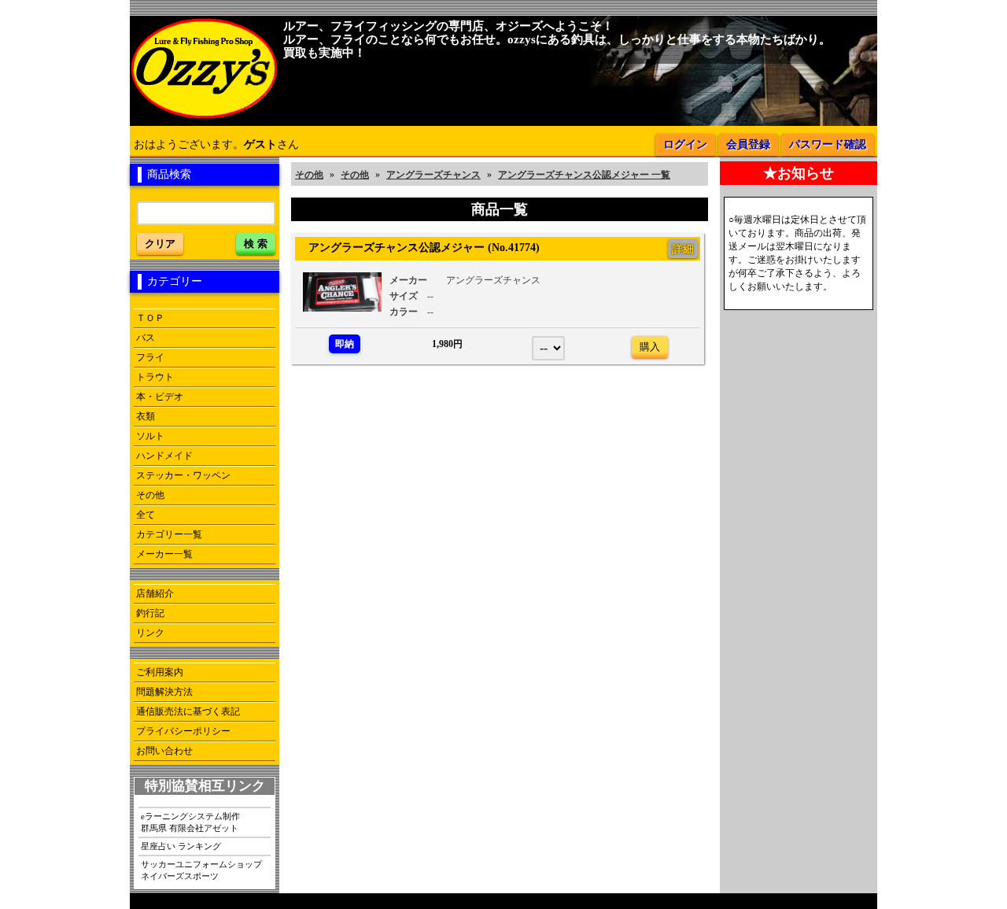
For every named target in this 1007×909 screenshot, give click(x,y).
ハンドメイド (164, 455)
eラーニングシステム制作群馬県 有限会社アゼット (190, 822)
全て (145, 514)
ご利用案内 (159, 672)
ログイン (685, 144)
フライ (150, 357)
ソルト (150, 436)
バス (145, 337)
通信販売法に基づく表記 (188, 711)
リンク (150, 632)
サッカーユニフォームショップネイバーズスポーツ (201, 870)
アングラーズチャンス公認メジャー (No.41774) (418, 247)
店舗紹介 (155, 593)
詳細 (683, 248)
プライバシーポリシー (183, 731)
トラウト (155, 376)
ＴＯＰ (150, 317)
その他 (150, 495)
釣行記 (150, 613)
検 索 (255, 243)
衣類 (145, 416)
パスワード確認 (827, 144)
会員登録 (748, 144)
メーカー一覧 (164, 554)
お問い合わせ (164, 750)
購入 (650, 347)
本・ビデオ (159, 396)
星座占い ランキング (181, 846)
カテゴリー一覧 (169, 534)
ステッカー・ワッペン (183, 475)
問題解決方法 (164, 691)
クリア (160, 243)
